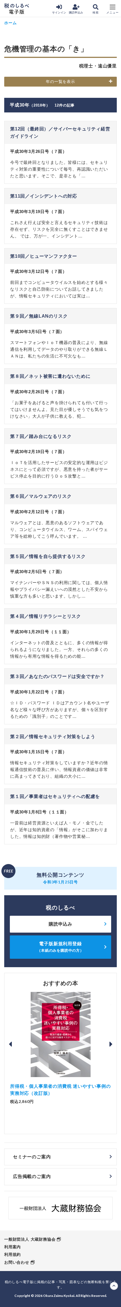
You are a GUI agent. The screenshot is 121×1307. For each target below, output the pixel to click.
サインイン (59, 12)
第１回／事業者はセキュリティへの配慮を (55, 796)
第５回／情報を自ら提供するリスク (48, 556)
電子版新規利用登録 (60, 946)
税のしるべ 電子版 (16, 8)
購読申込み (76, 12)
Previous (10, 1044)
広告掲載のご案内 (32, 1176)
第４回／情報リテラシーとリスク (45, 616)
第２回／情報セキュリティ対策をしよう (52, 736)
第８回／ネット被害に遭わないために (50, 376)
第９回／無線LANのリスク (39, 316)
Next (110, 1044)
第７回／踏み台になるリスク (40, 436)
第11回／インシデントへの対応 (43, 196)
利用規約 (12, 1254)
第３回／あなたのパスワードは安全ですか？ (57, 676)
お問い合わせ (16, 1262)
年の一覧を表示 (60, 81)
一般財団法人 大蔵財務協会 (29, 1239)
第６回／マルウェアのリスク (40, 496)
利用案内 (12, 1247)
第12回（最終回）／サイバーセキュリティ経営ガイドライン (60, 132)
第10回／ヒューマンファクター (43, 256)
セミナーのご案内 (32, 1156)
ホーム (10, 22)
